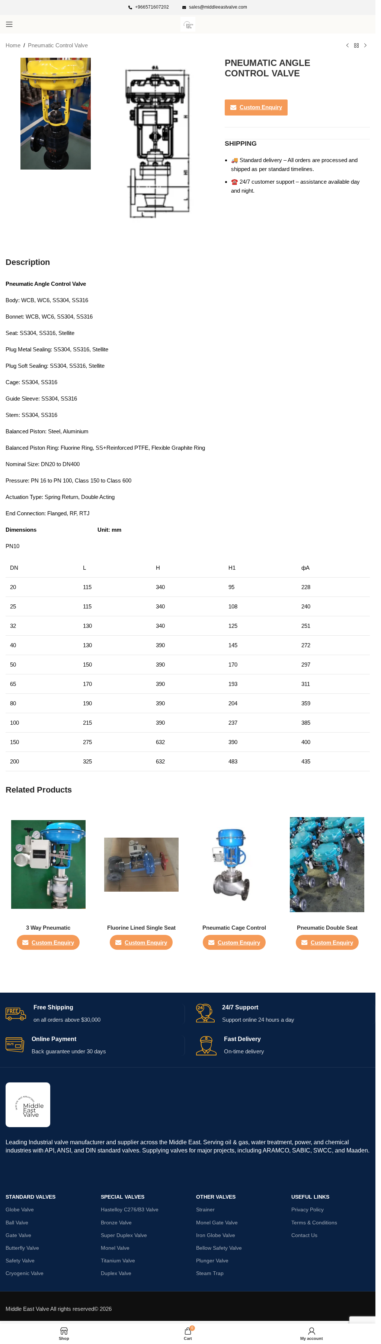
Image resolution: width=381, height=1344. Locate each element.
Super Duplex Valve (124, 1235)
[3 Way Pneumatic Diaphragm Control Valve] (48, 864)
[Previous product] (347, 45)
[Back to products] (356, 45)
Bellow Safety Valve (219, 1248)
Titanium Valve (118, 1261)
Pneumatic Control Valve (58, 45)
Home (13, 45)
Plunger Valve (212, 1261)
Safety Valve (20, 1261)
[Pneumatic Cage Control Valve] (234, 864)
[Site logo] (187, 23)
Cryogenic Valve (25, 1273)
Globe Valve (20, 1209)
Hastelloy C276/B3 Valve (130, 1209)
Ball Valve (17, 1223)
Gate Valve (18, 1235)
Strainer (205, 1209)
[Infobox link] (148, 7)
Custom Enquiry (261, 107)
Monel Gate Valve (217, 1223)
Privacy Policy (307, 1209)
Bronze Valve (116, 1223)
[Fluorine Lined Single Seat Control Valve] (141, 864)
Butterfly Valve (22, 1248)
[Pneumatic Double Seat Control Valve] (327, 864)
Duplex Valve (116, 1273)
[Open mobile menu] (9, 24)
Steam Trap (210, 1273)
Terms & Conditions (314, 1223)
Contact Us (304, 1235)
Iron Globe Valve (215, 1235)
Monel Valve (115, 1248)
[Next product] (365, 45)
